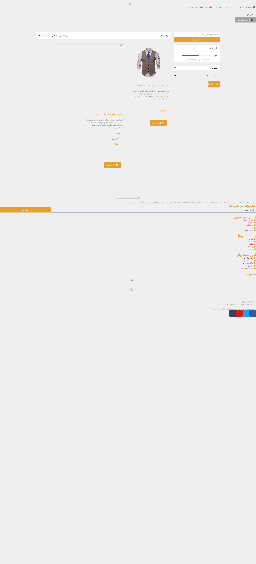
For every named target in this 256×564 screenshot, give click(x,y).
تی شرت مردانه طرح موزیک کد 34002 (109, 114)
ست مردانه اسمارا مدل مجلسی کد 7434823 (152, 86)
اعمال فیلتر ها (214, 84)
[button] (245, 7)
